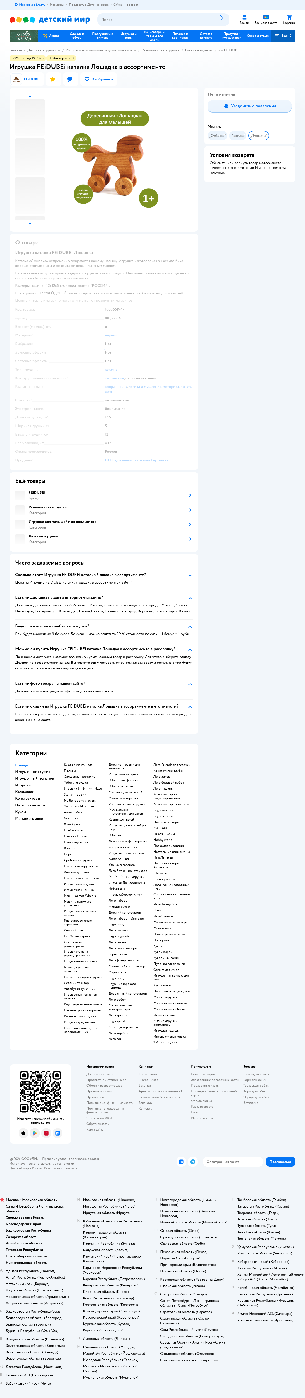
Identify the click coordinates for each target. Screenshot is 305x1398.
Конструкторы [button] (27, 798)
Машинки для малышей (125, 792)
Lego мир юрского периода (122, 986)
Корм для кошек (255, 1080)
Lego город (117, 924)
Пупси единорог (76, 842)
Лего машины (163, 789)
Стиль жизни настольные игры (171, 896)
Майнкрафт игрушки (124, 798)
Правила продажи (99, 1091)
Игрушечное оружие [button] (32, 771)
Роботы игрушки (121, 786)
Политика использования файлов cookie (105, 1110)
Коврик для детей (121, 820)
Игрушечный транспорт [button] (35, 778)
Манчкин (160, 828)
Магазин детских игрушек (83, 1010)
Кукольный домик (166, 958)
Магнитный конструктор (127, 966)
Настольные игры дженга (171, 852)
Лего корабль (118, 1033)
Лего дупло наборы (123, 948)
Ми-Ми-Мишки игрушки (127, 877)
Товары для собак (256, 1086)
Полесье (70, 771)
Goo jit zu (71, 818)
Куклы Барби (163, 952)
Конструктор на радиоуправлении (166, 796)
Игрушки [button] (23, 785)
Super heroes (118, 954)
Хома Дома (72, 824)
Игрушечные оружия (79, 884)
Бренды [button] (22, 765)
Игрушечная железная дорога (80, 913)
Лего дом (115, 1039)
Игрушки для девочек (79, 1022)
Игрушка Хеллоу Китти (125, 895)
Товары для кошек (256, 1074)
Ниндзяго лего (119, 907)
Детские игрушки (42, 50)
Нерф (68, 854)
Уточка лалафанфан (123, 865)
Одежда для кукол (166, 970)
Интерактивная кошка (169, 1036)
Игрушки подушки (167, 1031)
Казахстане (52, 1168)
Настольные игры (166, 822)
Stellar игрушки (75, 795)
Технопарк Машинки (79, 806)
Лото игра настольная (169, 934)
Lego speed (117, 1021)
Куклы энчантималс (78, 765)
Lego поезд (117, 978)
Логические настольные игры (171, 887)
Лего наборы (118, 901)
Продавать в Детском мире (106, 1080)
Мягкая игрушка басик (169, 1009)
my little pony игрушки (80, 800)
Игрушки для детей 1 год (126, 853)
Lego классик (163, 810)
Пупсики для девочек (169, 964)
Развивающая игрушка (80, 1016)
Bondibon (71, 848)
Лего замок (161, 777)
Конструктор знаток (123, 1027)
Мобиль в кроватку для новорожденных (80, 1030)
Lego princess (163, 816)
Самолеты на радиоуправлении (77, 944)
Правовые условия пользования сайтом (71, 1159)
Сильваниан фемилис (79, 777)
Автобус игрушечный (80, 989)
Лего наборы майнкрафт (126, 918)
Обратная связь (97, 1124)
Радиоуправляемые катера (83, 1004)
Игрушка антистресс (124, 774)
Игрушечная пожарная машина (80, 996)
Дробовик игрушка (78, 860)
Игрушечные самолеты (80, 961)
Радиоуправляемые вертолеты (78, 922)
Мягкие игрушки (165, 997)
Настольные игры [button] (30, 805)
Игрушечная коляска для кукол (171, 977)
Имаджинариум (164, 834)
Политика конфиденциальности (110, 1103)
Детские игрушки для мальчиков (124, 766)
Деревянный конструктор (128, 994)
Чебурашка (117, 889)
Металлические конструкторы (120, 1007)
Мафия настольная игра (170, 922)
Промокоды (95, 1097)
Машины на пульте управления (77, 903)
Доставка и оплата (99, 1074)
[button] (283, 36)
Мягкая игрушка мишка (170, 1003)
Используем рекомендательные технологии (42, 1164)
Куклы (158, 946)
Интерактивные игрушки (127, 804)
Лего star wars (119, 930)
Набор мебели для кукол (171, 991)
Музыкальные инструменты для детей (126, 812)
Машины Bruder (75, 836)
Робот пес (116, 835)
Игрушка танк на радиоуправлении (77, 953)
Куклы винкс (162, 985)
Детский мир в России (26, 1168)
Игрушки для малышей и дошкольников (99, 50)
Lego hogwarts (119, 936)
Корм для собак (254, 1091)
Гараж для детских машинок (77, 969)
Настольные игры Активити (166, 865)
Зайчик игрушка (165, 1042)
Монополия (162, 928)
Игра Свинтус (163, 916)
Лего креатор (118, 1015)
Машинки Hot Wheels (80, 896)
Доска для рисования (168, 846)
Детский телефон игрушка (128, 841)
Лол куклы (161, 940)
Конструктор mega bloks (171, 804)
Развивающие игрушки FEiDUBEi (212, 50)
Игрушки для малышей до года (127, 827)
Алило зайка (73, 812)
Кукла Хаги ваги (120, 859)
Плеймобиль (73, 830)
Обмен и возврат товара (104, 1086)
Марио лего (117, 972)
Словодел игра (164, 879)
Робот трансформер (123, 780)
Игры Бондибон (165, 904)
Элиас (157, 910)
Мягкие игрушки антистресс (165, 1023)
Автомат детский (76, 872)
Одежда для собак (256, 1097)
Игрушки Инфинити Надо (83, 789)
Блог (194, 1112)
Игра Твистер (163, 858)
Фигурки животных (123, 847)
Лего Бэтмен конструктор (128, 871)
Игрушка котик (164, 1015)
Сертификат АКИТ (100, 1118)
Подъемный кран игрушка (83, 977)
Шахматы (160, 873)
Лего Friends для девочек (171, 765)
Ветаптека (250, 1103)
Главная (16, 50)
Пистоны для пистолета (81, 878)
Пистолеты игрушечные (81, 866)
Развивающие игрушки (161, 50)
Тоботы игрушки (76, 783)
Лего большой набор (168, 783)
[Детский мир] (50, 20)
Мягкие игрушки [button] (29, 818)
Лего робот (117, 1000)
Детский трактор (76, 983)
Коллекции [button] (24, 791)
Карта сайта (94, 1129)
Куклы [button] (20, 811)
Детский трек (74, 930)
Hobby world (163, 840)
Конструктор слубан (168, 771)
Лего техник (118, 942)
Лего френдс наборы (124, 960)
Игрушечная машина (79, 890)
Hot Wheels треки (77, 936)
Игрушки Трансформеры (127, 883)
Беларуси (70, 1168)
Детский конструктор (125, 913)
